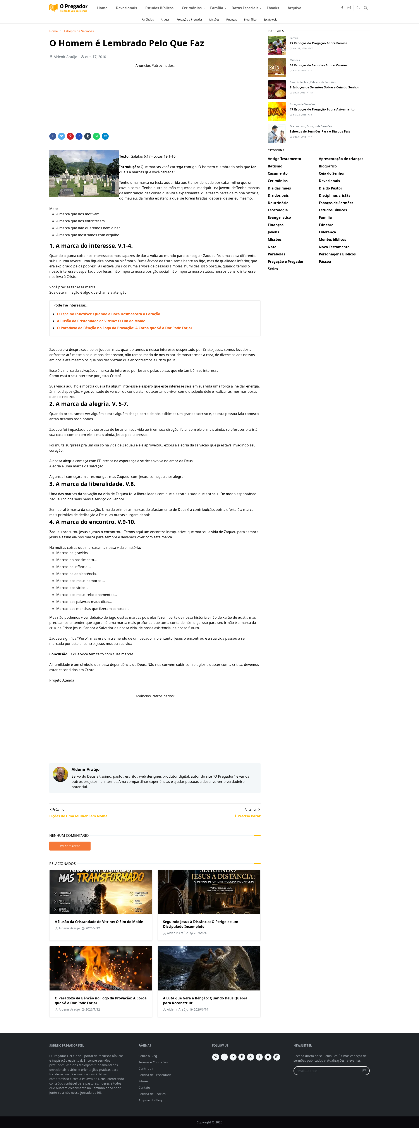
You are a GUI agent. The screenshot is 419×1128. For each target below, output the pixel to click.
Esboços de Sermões (323, 82)
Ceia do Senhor (299, 82)
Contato (144, 1087)
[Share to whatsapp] (96, 136)
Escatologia (270, 19)
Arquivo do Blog (150, 1100)
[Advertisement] (155, 102)
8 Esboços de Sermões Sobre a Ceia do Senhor (324, 87)
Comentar (72, 846)
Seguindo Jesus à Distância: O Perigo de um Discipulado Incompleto (200, 924)
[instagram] (349, 7)
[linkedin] (233, 1057)
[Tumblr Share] (87, 136)
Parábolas (148, 19)
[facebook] (342, 7)
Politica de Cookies (152, 1094)
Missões (214, 19)
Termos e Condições (153, 1062)
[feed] (224, 1057)
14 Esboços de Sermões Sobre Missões (318, 65)
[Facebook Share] (52, 136)
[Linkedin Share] (79, 136)
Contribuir (146, 1068)
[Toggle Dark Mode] (358, 7)
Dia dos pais (297, 126)
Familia (294, 38)
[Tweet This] (61, 136)
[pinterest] (241, 1057)
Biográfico (250, 19)
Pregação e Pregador (189, 19)
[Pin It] (70, 136)
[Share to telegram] (105, 136)
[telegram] (215, 1057)
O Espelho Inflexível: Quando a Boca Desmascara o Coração (108, 314)
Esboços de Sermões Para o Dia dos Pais (320, 131)
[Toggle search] (366, 8)
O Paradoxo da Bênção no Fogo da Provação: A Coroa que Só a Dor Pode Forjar (124, 327)
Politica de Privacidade (155, 1075)
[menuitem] (102, 8)
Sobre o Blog (148, 1056)
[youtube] (250, 1057)
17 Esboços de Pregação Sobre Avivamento (322, 109)
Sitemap (145, 1081)
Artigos (165, 19)
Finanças (231, 19)
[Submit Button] (364, 1071)
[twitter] (267, 1057)
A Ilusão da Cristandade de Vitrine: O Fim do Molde (101, 321)
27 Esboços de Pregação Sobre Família (318, 43)
